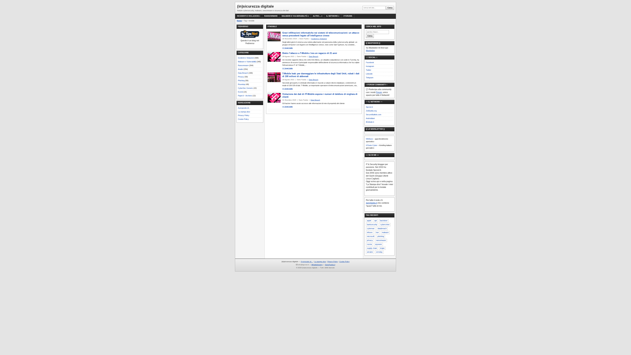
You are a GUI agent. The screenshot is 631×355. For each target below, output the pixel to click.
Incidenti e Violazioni (246, 58)
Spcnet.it (369, 107)
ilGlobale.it (370, 122)
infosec (370, 232)
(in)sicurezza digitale (255, 6)
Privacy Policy (243, 115)
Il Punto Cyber (371, 145)
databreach (382, 228)
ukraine (370, 252)
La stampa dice (244, 112)
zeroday (379, 252)
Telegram (369, 78)
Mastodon (370, 50)
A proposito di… (244, 108)
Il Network (332, 16)
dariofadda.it (371, 203)
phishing (380, 236)
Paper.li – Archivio (245, 96)
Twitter (368, 70)
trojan (382, 248)
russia (369, 244)
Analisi (240, 69)
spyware (378, 244)
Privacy (241, 77)
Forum (379, 92)
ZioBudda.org (371, 111)
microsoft (370, 236)
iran (377, 232)
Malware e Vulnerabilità (294, 16)
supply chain (372, 248)
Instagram (370, 66)
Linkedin (369, 74)
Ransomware (271, 16)
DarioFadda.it (330, 265)
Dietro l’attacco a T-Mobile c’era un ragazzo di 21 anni (309, 53)
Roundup (241, 84)
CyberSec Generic (245, 88)
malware (385, 232)
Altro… (317, 16)
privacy (370, 240)
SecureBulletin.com (373, 115)
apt (375, 221)
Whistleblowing (317, 265)
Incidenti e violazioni (248, 16)
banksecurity (372, 224)
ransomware (381, 240)
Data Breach (243, 73)
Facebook (370, 62)
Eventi (240, 92)
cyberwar (370, 228)
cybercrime (384, 224)
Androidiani (370, 118)
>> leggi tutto (287, 48)
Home (239, 21)
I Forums (347, 16)
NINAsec (369, 139)
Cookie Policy (243, 119)
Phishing (241, 81)
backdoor (383, 221)
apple (369, 221)
